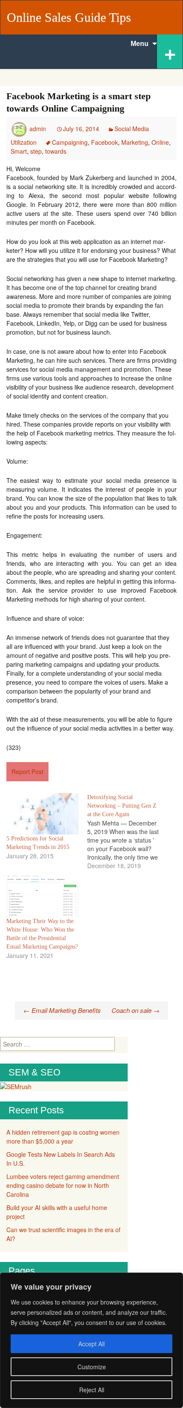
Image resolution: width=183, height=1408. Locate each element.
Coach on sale (136, 1010)
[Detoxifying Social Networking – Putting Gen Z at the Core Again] (127, 831)
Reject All (91, 1389)
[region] (91, 1340)
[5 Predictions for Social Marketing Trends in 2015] (42, 813)
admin (37, 128)
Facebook (104, 142)
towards (55, 151)
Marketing (134, 142)
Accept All (91, 1343)
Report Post (27, 771)
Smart (19, 151)
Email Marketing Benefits (62, 1010)
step (36, 151)
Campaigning (70, 142)
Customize (91, 1366)
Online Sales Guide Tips (69, 17)
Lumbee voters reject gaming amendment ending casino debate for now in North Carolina (62, 1185)
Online (160, 142)
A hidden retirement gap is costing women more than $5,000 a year (63, 1136)
